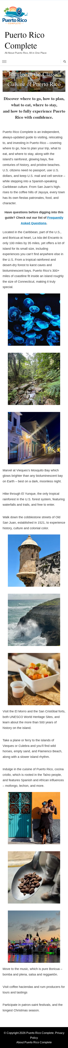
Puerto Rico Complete (24, 40)
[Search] (64, 61)
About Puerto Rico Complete (34, 1042)
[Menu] (4, 61)
